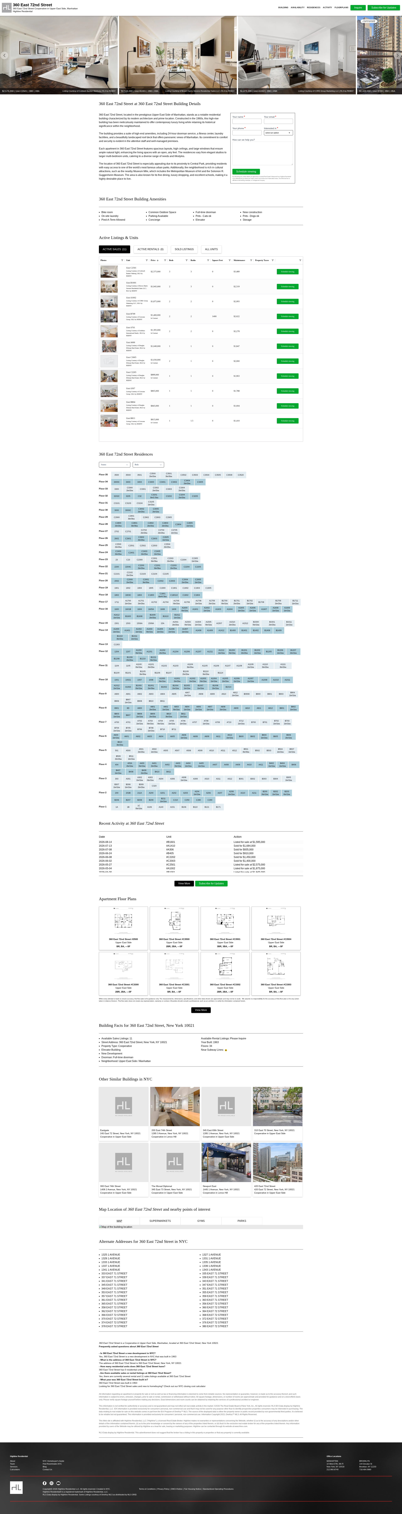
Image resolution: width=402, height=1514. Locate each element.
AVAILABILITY (297, 7)
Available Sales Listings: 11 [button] (116, 1038)
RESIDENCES (313, 7)
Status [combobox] (103, 465)
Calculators (15, 1469)
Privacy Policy (163, 1489)
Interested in (270, 128)
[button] (397, 55)
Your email (269, 117)
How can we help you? (243, 139)
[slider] (201, 55)
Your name (237, 117)
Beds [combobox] (137, 465)
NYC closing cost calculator (192, 1386)
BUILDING (283, 7)
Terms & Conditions (147, 1489)
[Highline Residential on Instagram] (51, 1483)
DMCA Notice (176, 1489)
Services (13, 1467)
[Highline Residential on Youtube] (58, 1483)
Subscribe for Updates (211, 883)
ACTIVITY (327, 7)
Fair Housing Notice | (193, 1489)
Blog (45, 1467)
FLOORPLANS (341, 7)
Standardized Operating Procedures (218, 1489)
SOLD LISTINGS (184, 249)
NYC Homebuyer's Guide (53, 1461)
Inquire (358, 7)
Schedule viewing (246, 171)
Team (12, 1464)
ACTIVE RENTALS (150, 249)
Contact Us (47, 1469)
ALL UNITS (211, 249)
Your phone (238, 128)
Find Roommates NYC (52, 1464)
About (12, 1461)
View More (184, 883)
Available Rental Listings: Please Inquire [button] (223, 1038)
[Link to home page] (7, 8)
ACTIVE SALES (114, 249)
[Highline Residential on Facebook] (44, 1483)
